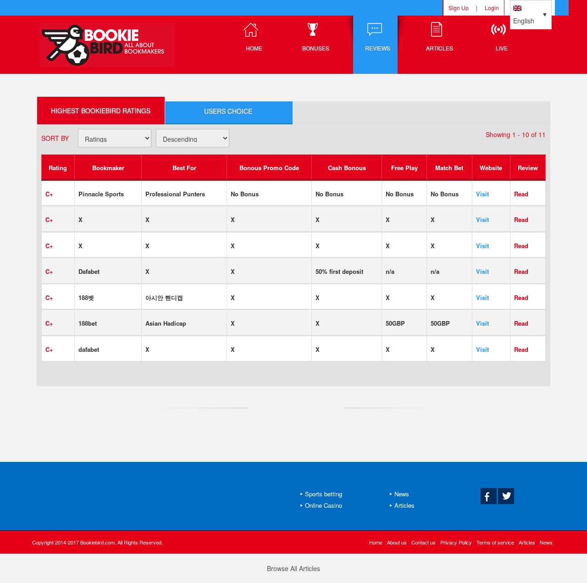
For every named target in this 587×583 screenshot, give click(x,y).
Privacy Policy (456, 542)
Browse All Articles (293, 568)
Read (521, 193)
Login (492, 7)
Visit (482, 193)
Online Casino (323, 505)
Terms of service (495, 542)
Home (375, 542)
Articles (404, 505)
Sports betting (323, 493)
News (401, 493)
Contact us (423, 542)
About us (397, 542)
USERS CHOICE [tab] (228, 111)
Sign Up (459, 7)
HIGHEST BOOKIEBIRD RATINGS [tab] (100, 110)
